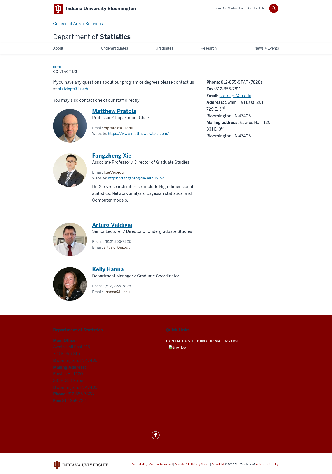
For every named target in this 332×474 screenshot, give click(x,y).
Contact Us (178, 341)
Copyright (218, 464)
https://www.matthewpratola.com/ (138, 133)
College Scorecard (161, 464)
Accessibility (139, 464)
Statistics (92, 37)
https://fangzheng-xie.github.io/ (136, 178)
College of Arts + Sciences (78, 23)
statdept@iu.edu (74, 89)
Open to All (182, 464)
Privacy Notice (200, 464)
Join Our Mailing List (217, 341)
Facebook (156, 435)
